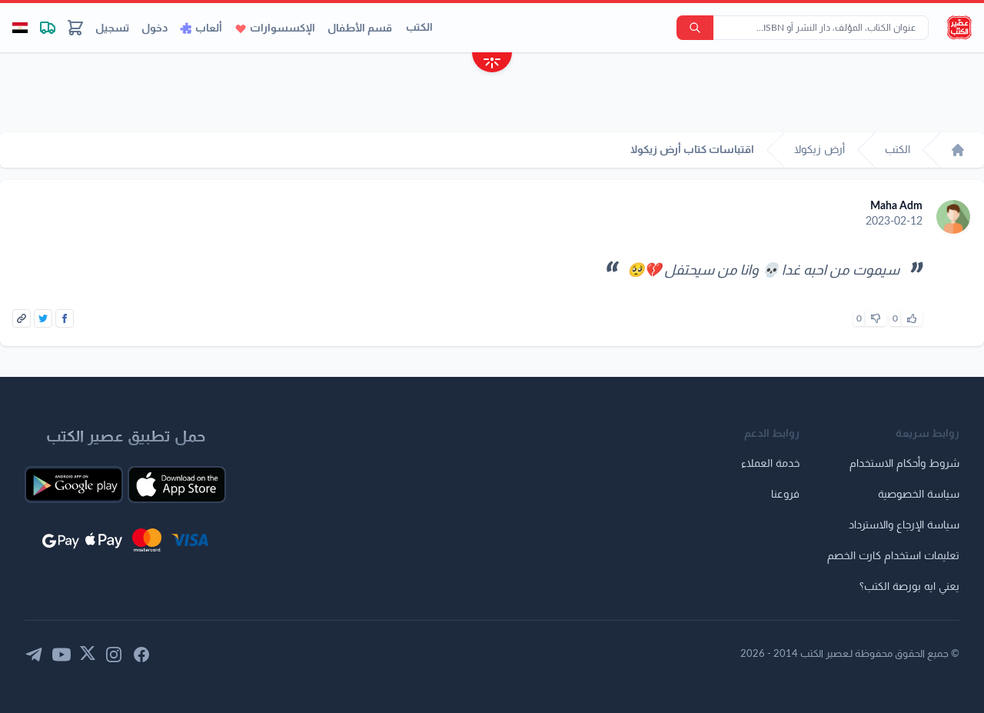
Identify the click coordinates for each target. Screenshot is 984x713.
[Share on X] (43, 318)
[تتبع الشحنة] (47, 27)
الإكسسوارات (282, 28)
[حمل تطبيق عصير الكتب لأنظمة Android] (74, 484)
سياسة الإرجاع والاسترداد (904, 525)
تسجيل (112, 28)
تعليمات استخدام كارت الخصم (893, 556)
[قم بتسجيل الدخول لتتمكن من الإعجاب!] (911, 318)
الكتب (419, 27)
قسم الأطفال (359, 28)
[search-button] (694, 27)
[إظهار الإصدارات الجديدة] (492, 64)
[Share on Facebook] (64, 318)
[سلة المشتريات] (75, 27)
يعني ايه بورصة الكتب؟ (909, 586)
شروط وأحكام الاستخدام (904, 463)
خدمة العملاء (770, 463)
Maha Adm (896, 206)
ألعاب (208, 28)
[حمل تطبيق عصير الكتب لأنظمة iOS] (177, 484)
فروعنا (785, 494)
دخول (154, 28)
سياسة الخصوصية (918, 494)
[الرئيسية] (958, 150)
